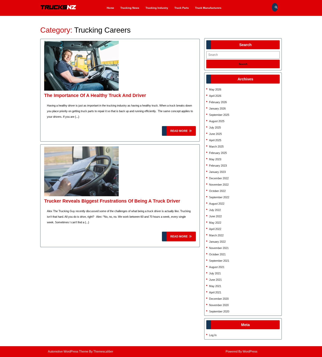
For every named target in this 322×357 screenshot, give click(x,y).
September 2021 (219, 260)
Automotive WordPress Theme (68, 351)
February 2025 (218, 152)
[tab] (243, 64)
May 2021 (215, 286)
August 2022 (216, 203)
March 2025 (216, 146)
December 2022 (219, 178)
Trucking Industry (157, 7)
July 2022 (215, 210)
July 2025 (215, 127)
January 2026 (217, 108)
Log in (213, 335)
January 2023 (217, 171)
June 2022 (215, 216)
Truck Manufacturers (208, 7)
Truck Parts (181, 7)
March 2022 (216, 235)
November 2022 (219, 184)
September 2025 (219, 114)
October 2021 (217, 254)
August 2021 (216, 267)
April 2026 (215, 95)
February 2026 (218, 102)
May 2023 (215, 159)
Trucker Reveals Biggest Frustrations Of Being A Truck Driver (112, 200)
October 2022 (217, 190)
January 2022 (217, 241)
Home (110, 7)
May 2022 (215, 222)
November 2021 (219, 248)
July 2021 (215, 273)
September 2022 (219, 197)
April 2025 (215, 140)
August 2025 (216, 121)
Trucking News (129, 7)
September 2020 (219, 311)
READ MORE (183, 132)
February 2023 (218, 165)
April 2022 (215, 229)
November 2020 (219, 305)
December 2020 (219, 298)
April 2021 (215, 292)
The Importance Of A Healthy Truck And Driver (95, 95)
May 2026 (215, 89)
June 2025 (215, 133)
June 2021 (215, 279)
